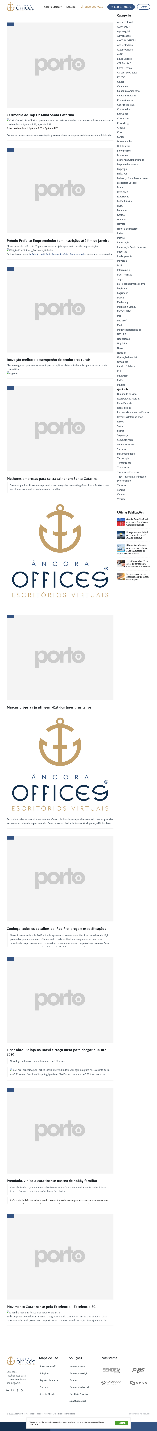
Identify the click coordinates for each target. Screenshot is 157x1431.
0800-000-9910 (94, 7)
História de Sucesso (127, 228)
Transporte (123, 467)
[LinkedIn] (7, 1390)
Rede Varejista (124, 403)
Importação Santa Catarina (131, 247)
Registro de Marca (49, 1380)
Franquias (122, 210)
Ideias (120, 233)
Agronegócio (124, 31)
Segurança (122, 435)
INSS (119, 265)
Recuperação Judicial (128, 398)
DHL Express (123, 146)
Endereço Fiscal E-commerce (132, 178)
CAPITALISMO (124, 63)
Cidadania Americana (128, 91)
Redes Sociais (124, 407)
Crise (119, 132)
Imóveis (121, 237)
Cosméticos (123, 118)
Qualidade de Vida (126, 394)
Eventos (121, 187)
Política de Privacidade (65, 1414)
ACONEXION (123, 26)
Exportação (123, 196)
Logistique (122, 293)
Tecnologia (123, 458)
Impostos (122, 251)
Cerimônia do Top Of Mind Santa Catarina (40, 115)
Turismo (121, 485)
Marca (120, 297)
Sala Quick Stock (77, 1401)
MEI (119, 316)
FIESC (120, 205)
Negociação (123, 339)
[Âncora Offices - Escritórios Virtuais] (20, 6)
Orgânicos (122, 361)
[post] (121, 521)
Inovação (122, 260)
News (120, 348)
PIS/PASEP (122, 375)
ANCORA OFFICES (126, 40)
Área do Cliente (47, 1394)
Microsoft (122, 320)
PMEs (120, 380)
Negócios (122, 343)
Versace (121, 499)
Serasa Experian (125, 444)
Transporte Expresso (128, 472)
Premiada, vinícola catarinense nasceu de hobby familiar (52, 1181)
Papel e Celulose (126, 366)
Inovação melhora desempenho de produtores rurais (48, 360)
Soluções (71, 7)
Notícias (121, 352)
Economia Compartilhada (130, 159)
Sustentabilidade (126, 453)
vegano (121, 489)
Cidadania (122, 86)
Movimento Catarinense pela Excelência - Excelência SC (51, 1307)
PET (119, 371)
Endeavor (122, 173)
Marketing (122, 302)
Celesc (120, 81)
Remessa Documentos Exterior (133, 412)
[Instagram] (12, 1390)
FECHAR (122, 1423)
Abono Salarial (125, 22)
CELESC (121, 77)
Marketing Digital (126, 306)
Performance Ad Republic (139, 1414)
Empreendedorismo (127, 164)
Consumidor (123, 109)
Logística (122, 288)
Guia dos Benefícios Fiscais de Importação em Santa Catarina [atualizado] (137, 522)
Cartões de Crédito (127, 72)
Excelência (122, 192)
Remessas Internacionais (130, 417)
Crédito (121, 127)
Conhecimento (125, 100)
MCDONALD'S (124, 311)
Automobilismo (125, 49)
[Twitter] (22, 1390)
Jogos (120, 279)
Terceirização (124, 462)
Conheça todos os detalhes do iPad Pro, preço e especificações (56, 928)
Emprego (122, 169)
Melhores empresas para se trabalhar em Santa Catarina (52, 478)
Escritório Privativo (78, 1394)
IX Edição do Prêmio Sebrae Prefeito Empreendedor (57, 254)
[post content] (60, 65)
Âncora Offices (53, 6)
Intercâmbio (123, 270)
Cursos (120, 136)
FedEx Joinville (124, 201)
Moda (120, 325)
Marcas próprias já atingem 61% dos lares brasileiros (49, 707)
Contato (44, 1387)
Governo (121, 219)
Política (121, 384)
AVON (120, 54)
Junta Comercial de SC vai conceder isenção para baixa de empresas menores (138, 564)
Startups (121, 449)
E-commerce (124, 150)
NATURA (121, 334)
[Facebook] (17, 1390)
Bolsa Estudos (124, 58)
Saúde (120, 426)
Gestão (121, 215)
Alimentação (124, 35)
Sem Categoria (125, 440)
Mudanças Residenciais (129, 329)
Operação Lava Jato (127, 357)
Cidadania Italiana (126, 95)
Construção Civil (125, 104)
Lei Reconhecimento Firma (131, 283)
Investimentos (124, 274)
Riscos (120, 421)
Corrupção (122, 114)
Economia (122, 155)
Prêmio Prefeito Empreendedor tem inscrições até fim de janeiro (58, 240)
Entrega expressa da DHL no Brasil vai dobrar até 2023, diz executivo (137, 535)
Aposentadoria (125, 45)
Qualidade (122, 389)
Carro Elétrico (124, 68)
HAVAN (121, 224)
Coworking (123, 123)
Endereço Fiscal (77, 1366)
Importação (123, 242)
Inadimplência (124, 256)
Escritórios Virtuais (127, 182)
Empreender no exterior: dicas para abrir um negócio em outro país (137, 577)
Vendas (121, 494)
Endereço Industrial (79, 1387)
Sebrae (120, 430)
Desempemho (124, 141)
